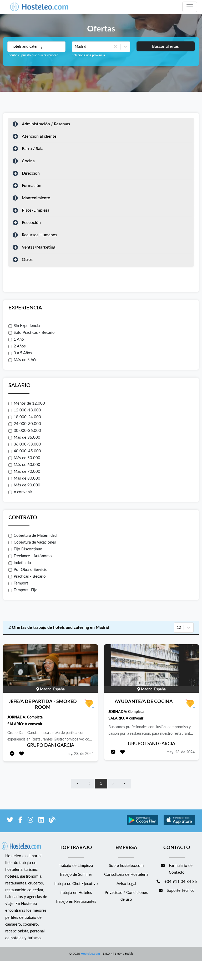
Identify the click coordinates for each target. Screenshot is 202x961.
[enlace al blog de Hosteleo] (52, 821)
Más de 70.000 (27, 472)
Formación (31, 186)
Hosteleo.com (90, 953)
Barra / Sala (32, 149)
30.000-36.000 (27, 431)
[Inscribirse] (12, 754)
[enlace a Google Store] (142, 824)
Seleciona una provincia (88, 55)
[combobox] (75, 46)
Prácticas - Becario (30, 576)
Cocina (28, 161)
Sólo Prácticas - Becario (34, 333)
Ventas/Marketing (38, 247)
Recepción (31, 223)
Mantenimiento (36, 198)
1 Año (19, 339)
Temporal (21, 583)
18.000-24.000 (27, 417)
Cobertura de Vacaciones (35, 542)
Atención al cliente (39, 136)
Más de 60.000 (27, 465)
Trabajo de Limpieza (76, 866)
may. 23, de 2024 (180, 752)
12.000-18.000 (27, 410)
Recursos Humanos (39, 235)
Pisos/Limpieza (35, 210)
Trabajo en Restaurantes (75, 902)
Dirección (31, 173)
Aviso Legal (126, 884)
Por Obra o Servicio (31, 570)
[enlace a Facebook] (20, 821)
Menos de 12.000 (29, 403)
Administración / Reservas (46, 124)
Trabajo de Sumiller (75, 875)
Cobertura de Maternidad (35, 536)
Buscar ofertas (165, 46)
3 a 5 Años (23, 353)
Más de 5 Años (26, 360)
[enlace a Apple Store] (179, 824)
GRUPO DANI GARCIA (50, 745)
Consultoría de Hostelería (126, 875)
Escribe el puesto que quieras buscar (32, 55)
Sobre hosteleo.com (126, 866)
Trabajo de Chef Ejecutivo (76, 884)
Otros (27, 259)
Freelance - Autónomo (33, 556)
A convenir (23, 492)
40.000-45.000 (27, 451)
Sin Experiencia (27, 326)
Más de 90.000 (27, 485)
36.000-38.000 (27, 444)
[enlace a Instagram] (30, 821)
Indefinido (22, 563)
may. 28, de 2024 (79, 754)
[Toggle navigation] (189, 7)
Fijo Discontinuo (28, 549)
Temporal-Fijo (26, 590)
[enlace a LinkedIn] (41, 821)
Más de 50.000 (27, 458)
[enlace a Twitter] (10, 821)
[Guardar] (21, 754)
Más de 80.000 (27, 478)
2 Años (20, 346)
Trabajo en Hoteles (76, 893)
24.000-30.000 (27, 424)
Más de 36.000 (27, 437)
